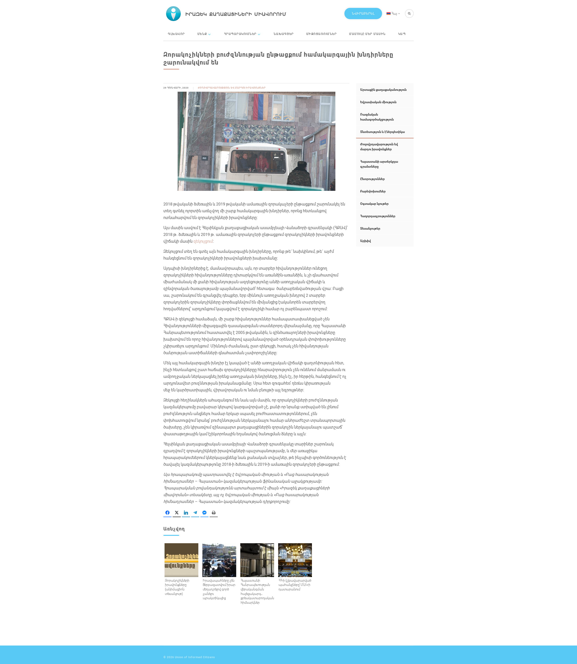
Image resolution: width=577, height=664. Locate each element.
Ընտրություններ (372, 179)
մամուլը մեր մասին (367, 34)
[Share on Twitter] (177, 513)
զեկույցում (203, 241)
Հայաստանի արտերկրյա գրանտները (379, 164)
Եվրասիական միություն (378, 102)
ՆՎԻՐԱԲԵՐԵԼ (363, 13)
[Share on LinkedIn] (186, 513)
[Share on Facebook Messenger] (204, 513)
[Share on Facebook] (167, 513)
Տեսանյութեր (370, 228)
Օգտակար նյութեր (374, 203)
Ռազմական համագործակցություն (377, 116)
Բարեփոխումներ (373, 191)
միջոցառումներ (321, 34)
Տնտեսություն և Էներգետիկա (382, 132)
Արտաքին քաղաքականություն (383, 89)
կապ (402, 34)
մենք (202, 34)
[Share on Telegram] (195, 513)
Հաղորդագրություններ (377, 216)
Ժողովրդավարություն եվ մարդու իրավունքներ (232, 87)
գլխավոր (176, 34)
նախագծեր (284, 34)
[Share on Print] (214, 513)
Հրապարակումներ (240, 34)
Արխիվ (365, 241)
